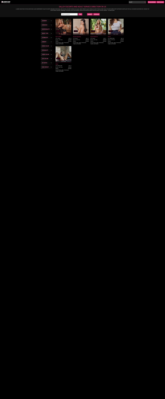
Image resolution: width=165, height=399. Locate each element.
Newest (90, 14)
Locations (152, 2)
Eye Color (45, 58)
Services (44, 25)
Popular (96, 14)
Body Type (45, 33)
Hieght (44, 41)
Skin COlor (45, 46)
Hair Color (45, 54)
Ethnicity (45, 37)
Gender (44, 20)
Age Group (45, 67)
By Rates (44, 63)
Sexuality (45, 50)
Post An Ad (160, 2)
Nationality (46, 29)
